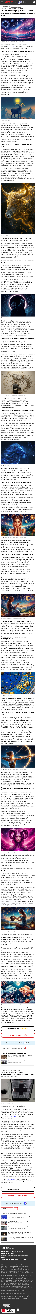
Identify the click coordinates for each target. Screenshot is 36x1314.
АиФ (15, 1103)
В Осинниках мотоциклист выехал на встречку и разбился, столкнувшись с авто (20, 1216)
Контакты (5, 1251)
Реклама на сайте (16, 1251)
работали (14, 1116)
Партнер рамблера (16, 1305)
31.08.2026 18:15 (5, 1070)
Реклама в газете (7, 1253)
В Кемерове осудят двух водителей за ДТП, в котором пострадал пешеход (19, 1233)
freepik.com (7, 235)
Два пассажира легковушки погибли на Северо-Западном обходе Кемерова (20, 1238)
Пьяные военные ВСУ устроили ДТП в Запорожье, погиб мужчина (18, 1222)
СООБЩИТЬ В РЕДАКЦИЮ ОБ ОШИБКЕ (13, 1260)
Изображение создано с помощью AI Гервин (15, 317)
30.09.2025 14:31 (5, 7)
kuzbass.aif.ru (11, 46)
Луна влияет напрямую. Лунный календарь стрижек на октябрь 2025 (19, 1061)
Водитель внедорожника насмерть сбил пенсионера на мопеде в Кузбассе (18, 1227)
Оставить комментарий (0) (18, 1035)
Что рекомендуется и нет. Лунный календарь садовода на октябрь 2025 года (20, 1056)
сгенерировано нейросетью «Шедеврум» (14, 41)
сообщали (11, 1179)
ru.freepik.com (8, 120)
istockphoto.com (8, 695)
